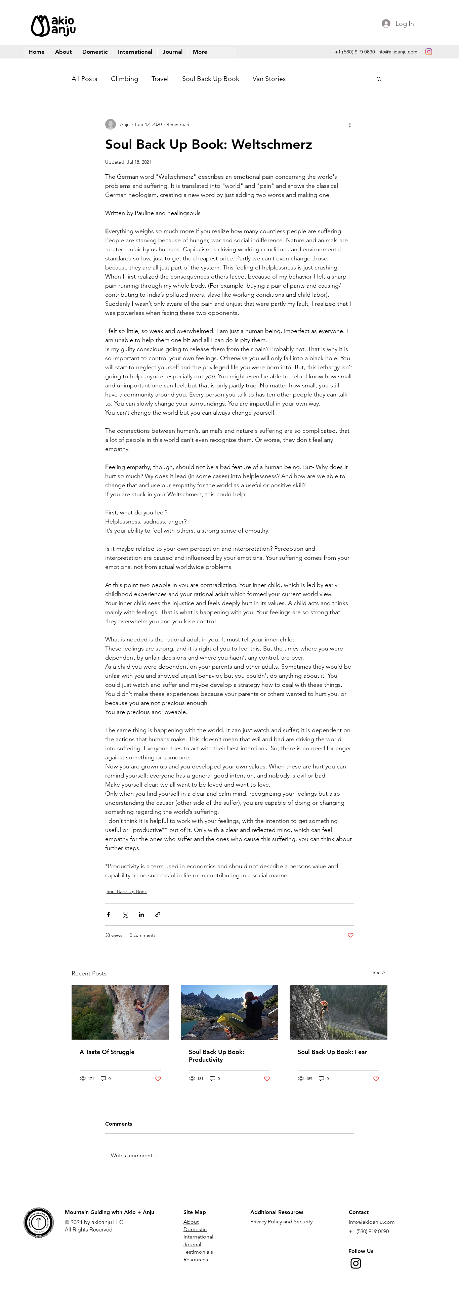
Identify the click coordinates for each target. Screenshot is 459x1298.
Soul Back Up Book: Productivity (216, 1055)
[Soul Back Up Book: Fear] (338, 1012)
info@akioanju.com (397, 52)
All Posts (84, 79)
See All (380, 972)
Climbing (124, 79)
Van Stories (269, 79)
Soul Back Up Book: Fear (332, 1052)
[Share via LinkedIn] (141, 914)
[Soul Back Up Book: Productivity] (230, 1012)
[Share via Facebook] (108, 914)
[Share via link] (158, 914)
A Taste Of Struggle (107, 1052)
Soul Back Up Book (210, 79)
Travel (160, 79)
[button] (199, 52)
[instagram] (428, 51)
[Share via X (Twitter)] (125, 914)
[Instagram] (356, 1263)
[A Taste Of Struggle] (120, 1012)
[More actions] (350, 124)
